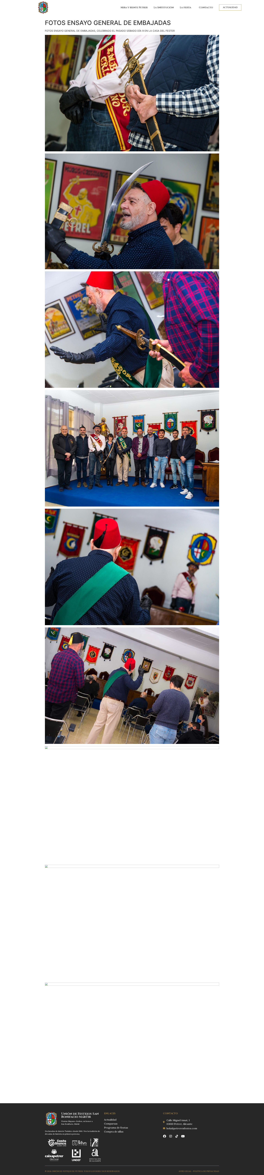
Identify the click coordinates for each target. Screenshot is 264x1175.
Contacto (206, 7)
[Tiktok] (176, 1136)
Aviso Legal (185, 1171)
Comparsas (110, 1123)
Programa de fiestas (116, 1127)
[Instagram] (170, 1136)
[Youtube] (182, 1136)
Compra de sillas (113, 1131)
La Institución (164, 7)
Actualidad (110, 1119)
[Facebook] (164, 1136)
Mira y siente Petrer (134, 7)
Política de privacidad (206, 1171)
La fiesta (185, 7)
